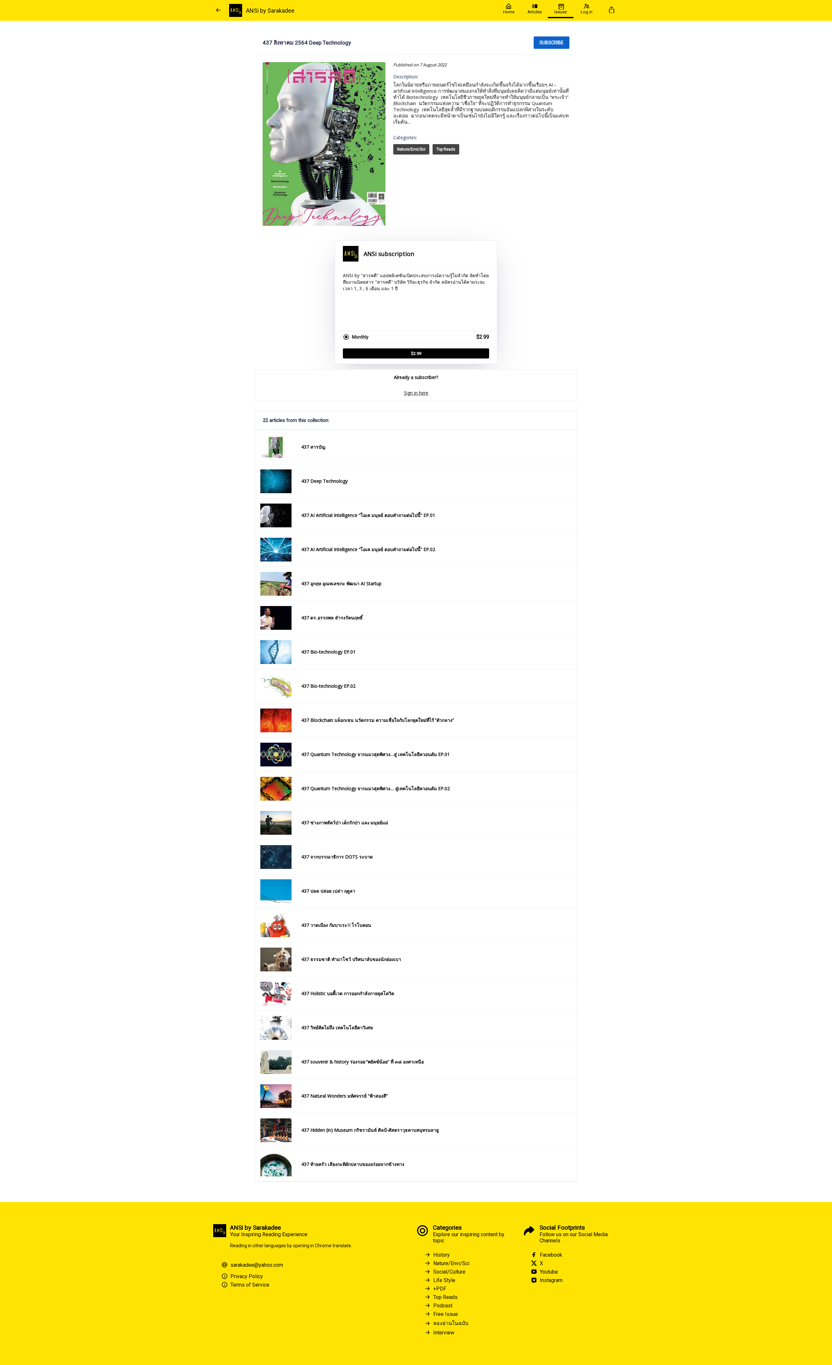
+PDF (439, 1289)
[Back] (218, 10)
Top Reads (445, 149)
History (441, 1255)
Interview (443, 1333)
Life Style (444, 1280)
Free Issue (445, 1314)
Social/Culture (449, 1272)
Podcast (442, 1306)
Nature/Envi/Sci (411, 149)
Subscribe (552, 42)
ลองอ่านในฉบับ (450, 1323)
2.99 (416, 353)
